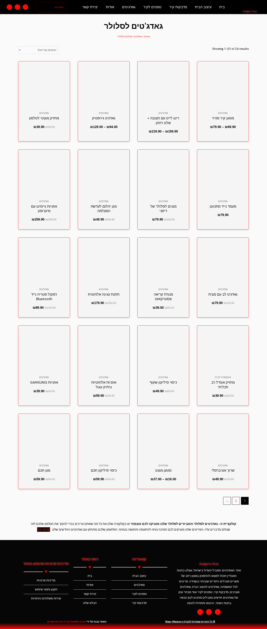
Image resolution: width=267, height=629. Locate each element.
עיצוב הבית (203, 7)
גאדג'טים (138, 36)
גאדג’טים (128, 7)
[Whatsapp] (25, 7)
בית (222, 7)
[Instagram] (17, 7)
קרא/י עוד (43, 529)
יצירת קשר (90, 7)
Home (147, 36)
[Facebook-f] (200, 612)
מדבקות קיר (178, 7)
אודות (110, 7)
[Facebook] (9, 7)
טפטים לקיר (152, 7)
